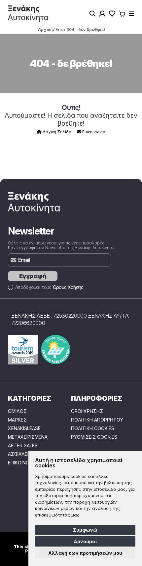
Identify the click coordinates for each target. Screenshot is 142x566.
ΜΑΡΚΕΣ (17, 420)
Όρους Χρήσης (68, 287)
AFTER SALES (23, 445)
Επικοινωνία (93, 131)
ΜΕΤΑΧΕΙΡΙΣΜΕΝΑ (28, 437)
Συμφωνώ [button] (85, 530)
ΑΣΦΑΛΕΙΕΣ (21, 454)
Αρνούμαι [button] (85, 541)
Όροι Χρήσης (87, 411)
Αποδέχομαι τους (49, 287)
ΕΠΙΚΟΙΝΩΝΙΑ (22, 462)
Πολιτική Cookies (92, 428)
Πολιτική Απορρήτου (97, 420)
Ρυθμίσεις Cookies (94, 437)
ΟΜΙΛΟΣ (17, 411)
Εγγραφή (32, 275)
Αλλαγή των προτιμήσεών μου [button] (85, 553)
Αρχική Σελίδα (56, 131)
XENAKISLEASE (24, 428)
